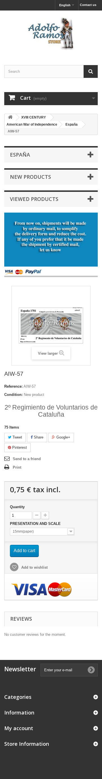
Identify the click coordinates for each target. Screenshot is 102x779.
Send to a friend (27, 459)
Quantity (17, 507)
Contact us (88, 5)
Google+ (62, 437)
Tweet (16, 437)
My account (18, 728)
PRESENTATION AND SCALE (36, 524)
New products (30, 176)
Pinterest (19, 447)
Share (38, 437)
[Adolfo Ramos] (51, 33)
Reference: (13, 386)
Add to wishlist (34, 567)
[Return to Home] (10, 117)
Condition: (13, 394)
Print (17, 467)
